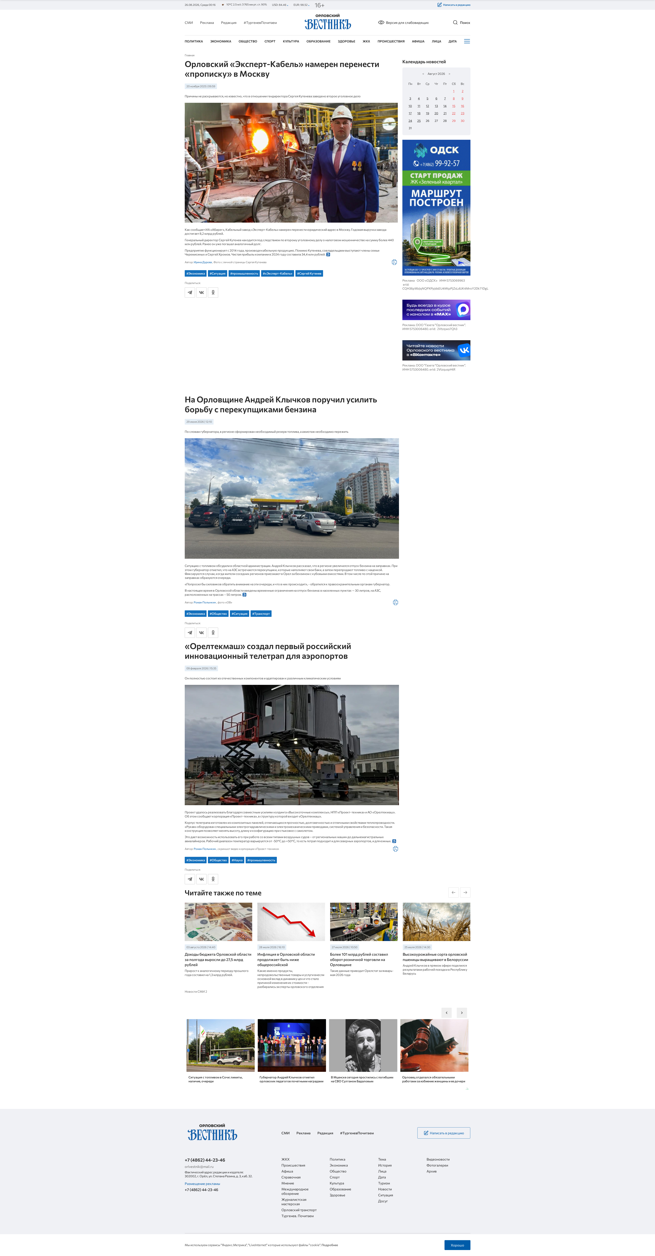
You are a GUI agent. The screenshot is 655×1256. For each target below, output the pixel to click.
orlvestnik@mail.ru (199, 1166)
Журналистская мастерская (294, 1201)
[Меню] (466, 41)
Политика (194, 41)
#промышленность (244, 273)
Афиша (418, 41)
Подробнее (330, 1245)
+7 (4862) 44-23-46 (205, 1159)
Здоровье (346, 41)
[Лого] (327, 22)
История (385, 1165)
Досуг (383, 1201)
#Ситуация (217, 273)
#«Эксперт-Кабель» (277, 273)
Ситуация (385, 1195)
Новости (385, 1189)
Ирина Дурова (203, 262)
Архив (432, 1171)
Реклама (207, 22)
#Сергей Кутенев (309, 273)
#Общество (218, 613)
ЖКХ (366, 41)
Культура (291, 41)
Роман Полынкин (205, 602)
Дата (453, 41)
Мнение (287, 1183)
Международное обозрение (295, 1191)
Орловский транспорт (299, 1210)
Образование (319, 41)
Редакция (229, 22)
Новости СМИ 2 (196, 991)
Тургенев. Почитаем (297, 1216)
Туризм (384, 1183)
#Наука (237, 860)
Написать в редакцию (456, 4)
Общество (248, 41)
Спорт (270, 41)
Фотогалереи (437, 1165)
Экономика (220, 41)
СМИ (189, 22)
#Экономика (195, 273)
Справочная (291, 1177)
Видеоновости (438, 1159)
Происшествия (391, 41)
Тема (382, 1159)
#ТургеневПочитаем (260, 22)
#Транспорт (261, 613)
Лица (436, 41)
